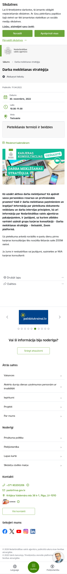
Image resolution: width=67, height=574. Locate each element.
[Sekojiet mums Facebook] (4, 531)
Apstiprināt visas (49, 33)
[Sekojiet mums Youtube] (18, 531)
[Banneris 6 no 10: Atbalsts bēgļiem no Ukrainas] (33, 317)
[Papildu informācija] (28, 485)
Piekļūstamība (11, 446)
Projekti (8, 406)
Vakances (9, 375)
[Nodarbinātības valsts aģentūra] (27, 54)
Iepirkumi (9, 397)
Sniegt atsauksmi (33, 350)
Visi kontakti (18, 511)
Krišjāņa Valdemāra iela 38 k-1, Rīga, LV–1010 (31, 495)
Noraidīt (17, 33)
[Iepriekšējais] (7, 317)
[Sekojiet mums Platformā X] (11, 531)
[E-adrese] (8, 501)
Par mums (9, 415)
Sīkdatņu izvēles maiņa (16, 465)
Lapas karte (10, 456)
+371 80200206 (15, 485)
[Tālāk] (59, 317)
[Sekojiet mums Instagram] (25, 531)
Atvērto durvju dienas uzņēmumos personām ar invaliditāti (30, 386)
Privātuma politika (13, 437)
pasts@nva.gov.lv (16, 490)
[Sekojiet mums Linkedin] (32, 531)
